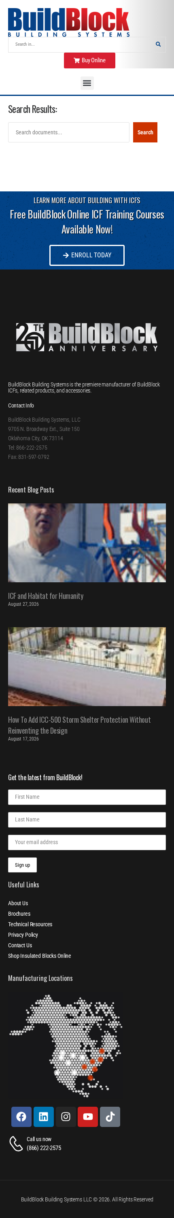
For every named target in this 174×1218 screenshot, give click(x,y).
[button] (87, 83)
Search (145, 132)
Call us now (39, 1139)
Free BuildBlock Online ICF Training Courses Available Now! (87, 221)
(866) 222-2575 (44, 1148)
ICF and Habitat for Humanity (45, 595)
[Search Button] (158, 44)
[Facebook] (21, 1117)
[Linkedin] (44, 1117)
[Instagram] (66, 1117)
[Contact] (17, 1144)
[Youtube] (88, 1117)
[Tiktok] (110, 1117)
